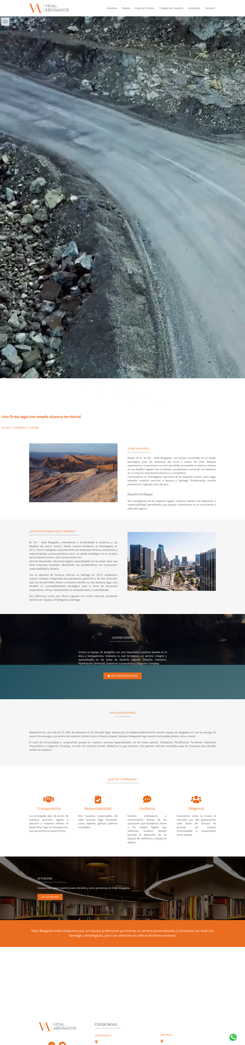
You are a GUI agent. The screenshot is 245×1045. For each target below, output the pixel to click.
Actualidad (194, 8)
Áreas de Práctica (144, 8)
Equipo (126, 8)
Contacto (210, 8)
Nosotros (112, 8)
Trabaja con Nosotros (171, 8)
